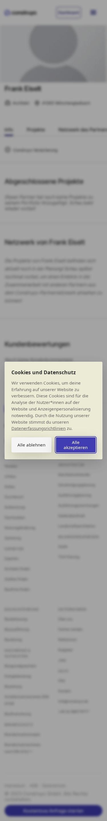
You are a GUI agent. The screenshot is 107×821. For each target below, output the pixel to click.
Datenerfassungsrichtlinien (38, 428)
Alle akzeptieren (76, 444)
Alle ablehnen (31, 445)
